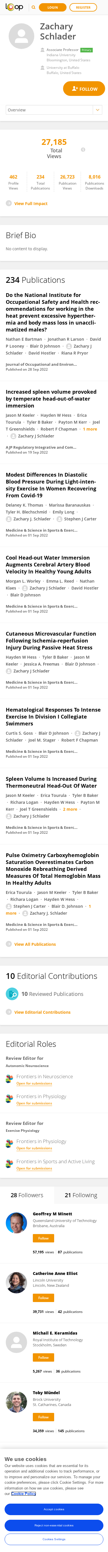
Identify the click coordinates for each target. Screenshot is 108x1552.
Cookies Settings (54, 1539)
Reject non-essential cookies (54, 1525)
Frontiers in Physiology (41, 1096)
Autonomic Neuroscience (27, 1065)
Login (53, 7)
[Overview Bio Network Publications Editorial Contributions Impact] (54, 110)
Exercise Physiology (22, 1130)
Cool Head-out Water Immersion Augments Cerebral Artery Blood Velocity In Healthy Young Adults (48, 564)
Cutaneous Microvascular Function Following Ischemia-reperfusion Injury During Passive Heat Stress (51, 640)
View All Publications (35, 944)
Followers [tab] (27, 1195)
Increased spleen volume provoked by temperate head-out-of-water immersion (51, 398)
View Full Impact (31, 203)
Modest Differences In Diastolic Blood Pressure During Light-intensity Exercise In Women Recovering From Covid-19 (51, 485)
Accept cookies (54, 1509)
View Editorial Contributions (42, 1012)
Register (83, 7)
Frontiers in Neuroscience (44, 1076)
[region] (54, 1500)
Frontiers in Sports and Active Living (55, 1161)
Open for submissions (34, 1083)
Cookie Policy (23, 1494)
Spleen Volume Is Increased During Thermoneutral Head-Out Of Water (51, 782)
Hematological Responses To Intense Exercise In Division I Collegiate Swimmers (53, 716)
